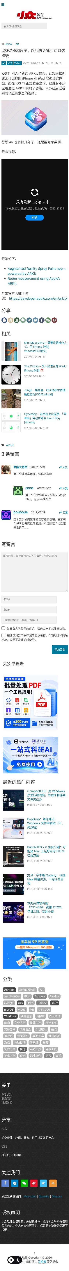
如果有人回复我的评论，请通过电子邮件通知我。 (37, 628)
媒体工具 (35, 1022)
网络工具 (51, 1049)
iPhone (42, 1003)
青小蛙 (49, 63)
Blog (27, 996)
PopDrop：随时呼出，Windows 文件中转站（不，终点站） (45, 823)
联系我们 (7, 1098)
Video (17, 63)
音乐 (58, 1055)
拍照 (54, 1029)
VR (32, 1009)
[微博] (34, 1183)
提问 (4, 1146)
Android (9, 990)
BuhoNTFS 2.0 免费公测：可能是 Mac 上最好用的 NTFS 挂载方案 (46, 851)
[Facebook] (5, 1183)
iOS (10, 63)
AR (4, 63)
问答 (48, 1055)
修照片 (40, 1016)
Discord (57, 1196)
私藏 (45, 1042)
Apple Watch (27, 990)
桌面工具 (38, 1036)
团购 (7, 1022)
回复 (65, 467)
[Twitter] (43, 1183)
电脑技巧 (19, 1042)
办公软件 (54, 1016)
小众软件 (22, 1257)
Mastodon (30, 1196)
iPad (30, 1003)
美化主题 (9, 1055)
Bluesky (44, 1196)
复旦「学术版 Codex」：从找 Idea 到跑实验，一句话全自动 (46, 879)
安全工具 (51, 1022)
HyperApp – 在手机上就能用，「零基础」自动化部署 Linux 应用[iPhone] (45, 418)
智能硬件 (22, 1036)
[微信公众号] (24, 1183)
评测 (22, 1055)
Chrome (40, 996)
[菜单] (3, 4)
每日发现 (53, 1036)
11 (44, 356)
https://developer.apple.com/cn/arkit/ (38, 298)
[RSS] (53, 1183)
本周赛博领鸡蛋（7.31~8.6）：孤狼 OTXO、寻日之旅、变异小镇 (45, 907)
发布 (4, 1129)
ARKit (9, 445)
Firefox (54, 996)
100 (45, 428)
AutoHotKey (12, 996)
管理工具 (9, 1049)
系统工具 (35, 1049)
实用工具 (9, 1029)
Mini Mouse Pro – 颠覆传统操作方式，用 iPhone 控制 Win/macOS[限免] (45, 347)
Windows (10, 1016)
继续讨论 (7, 1102)
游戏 (7, 1042)
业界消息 (26, 1016)
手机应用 (41, 1029)
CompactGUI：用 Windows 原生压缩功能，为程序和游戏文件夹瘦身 (46, 795)
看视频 (34, 1042)
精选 (22, 1049)
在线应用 (19, 1022)
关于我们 (7, 1094)
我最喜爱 (25, 1029)
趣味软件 (35, 1055)
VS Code (44, 1009)
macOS (8, 1009)
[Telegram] (14, 1183)
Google (9, 1003)
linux (55, 1003)
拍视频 (8, 1036)
